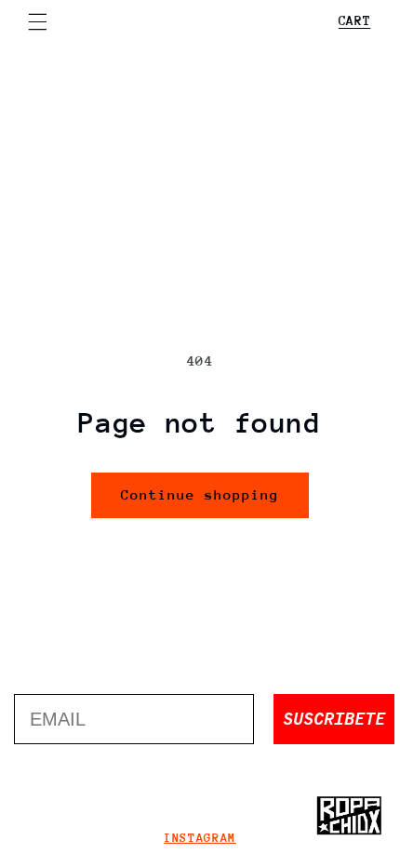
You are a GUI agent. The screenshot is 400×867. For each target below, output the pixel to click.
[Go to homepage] (348, 815)
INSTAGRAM (200, 838)
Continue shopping (200, 494)
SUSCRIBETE (334, 718)
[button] (37, 21)
